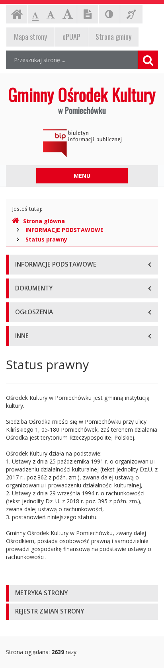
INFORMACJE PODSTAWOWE (64, 230)
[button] (82, 593)
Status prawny (46, 239)
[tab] (82, 593)
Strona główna (44, 221)
